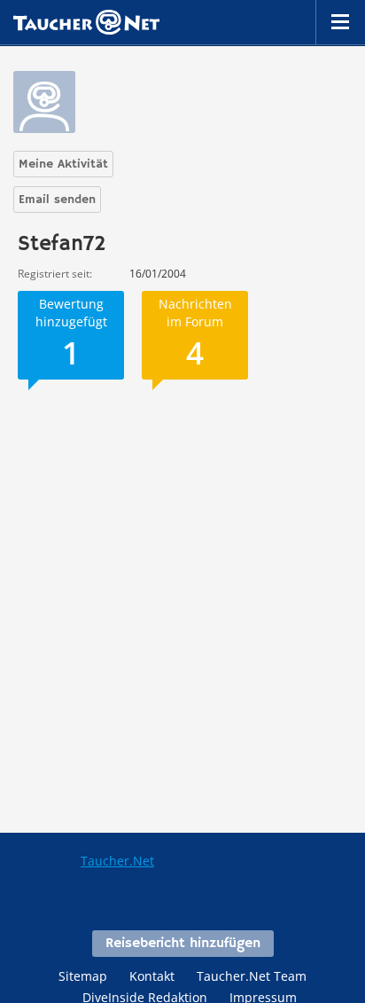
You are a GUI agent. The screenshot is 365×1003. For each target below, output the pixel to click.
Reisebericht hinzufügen (182, 943)
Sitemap (82, 976)
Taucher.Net (117, 860)
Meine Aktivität (63, 164)
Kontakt (152, 976)
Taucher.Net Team (252, 976)
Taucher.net (86, 22)
